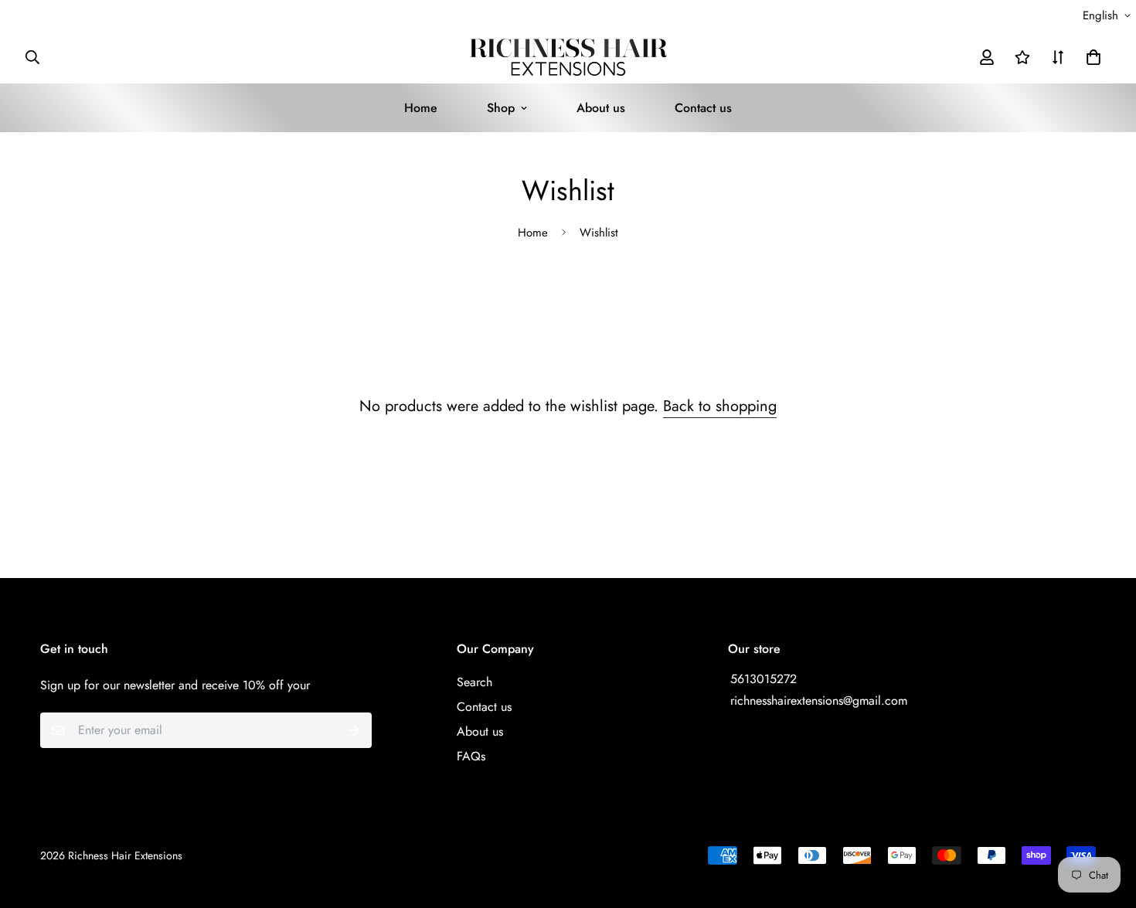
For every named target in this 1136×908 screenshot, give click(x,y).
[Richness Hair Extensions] (568, 57)
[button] (1090, 57)
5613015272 (763, 679)
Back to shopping (720, 406)
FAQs (471, 756)
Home (420, 108)
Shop (501, 108)
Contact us (703, 108)
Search (474, 682)
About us (601, 108)
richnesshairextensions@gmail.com (818, 700)
